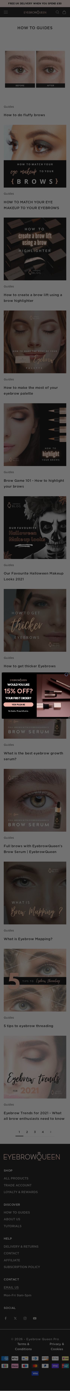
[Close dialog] (66, 674)
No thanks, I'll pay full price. (18, 711)
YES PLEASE (18, 704)
